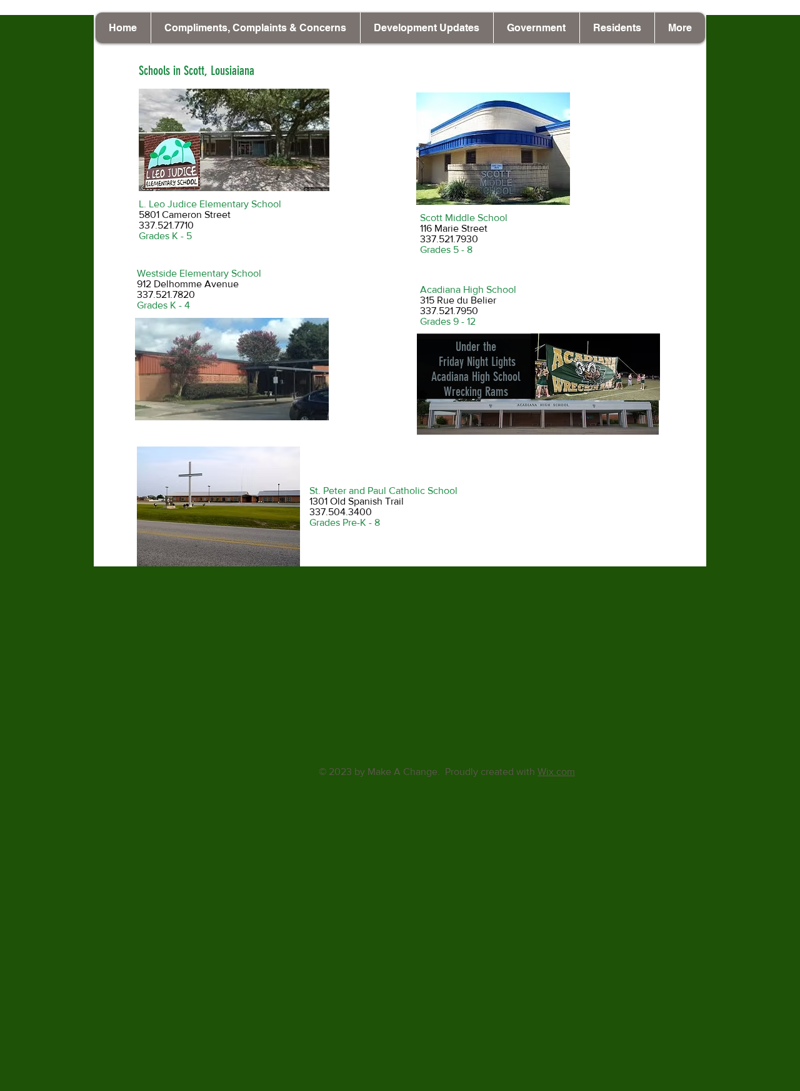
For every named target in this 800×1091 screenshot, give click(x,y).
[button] (426, 27)
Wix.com (556, 771)
